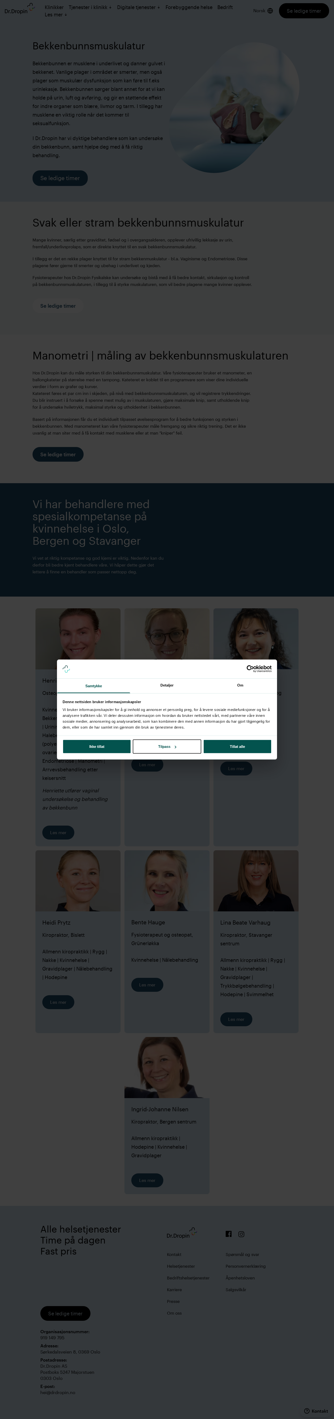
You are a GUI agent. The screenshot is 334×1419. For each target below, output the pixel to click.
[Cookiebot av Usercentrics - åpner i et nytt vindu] (250, 669)
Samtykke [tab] (93, 686)
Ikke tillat (96, 746)
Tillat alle (237, 746)
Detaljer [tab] (167, 685)
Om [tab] (240, 685)
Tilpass (164, 746)
